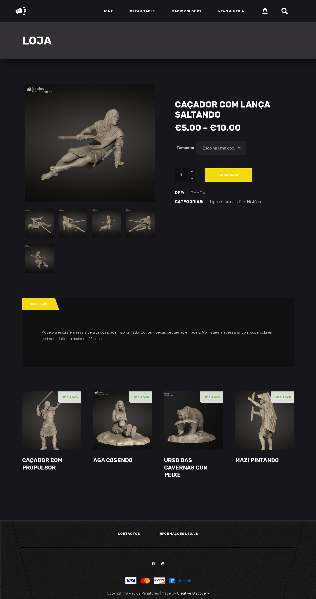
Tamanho (185, 148)
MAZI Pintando (257, 460)
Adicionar (228, 175)
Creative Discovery (193, 593)
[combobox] (221, 148)
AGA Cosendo (113, 460)
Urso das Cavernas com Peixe (186, 467)
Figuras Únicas (223, 201)
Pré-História (250, 201)
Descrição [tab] (39, 304)
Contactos (129, 533)
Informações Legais (178, 533)
